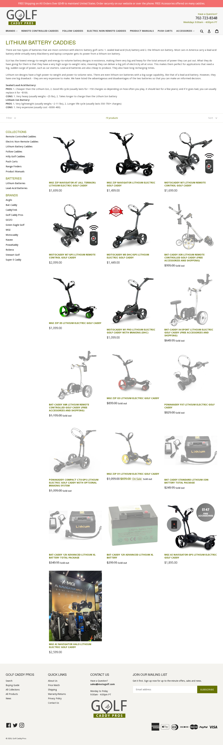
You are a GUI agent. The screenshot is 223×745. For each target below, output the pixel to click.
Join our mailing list (150, 674)
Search (9, 681)
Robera (10, 249)
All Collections (13, 689)
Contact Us (53, 703)
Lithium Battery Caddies (19, 146)
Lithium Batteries (15, 183)
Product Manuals (142, 30)
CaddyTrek (11, 209)
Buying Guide (12, 685)
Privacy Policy (55, 698)
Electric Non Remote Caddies (106, 30)
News (8, 698)
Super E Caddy (13, 259)
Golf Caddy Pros (14, 214)
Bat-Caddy (11, 205)
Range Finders (14, 166)
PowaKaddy (12, 244)
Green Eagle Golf (15, 224)
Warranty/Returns (57, 694)
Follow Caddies (72, 30)
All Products (12, 694)
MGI (8, 229)
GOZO (9, 219)
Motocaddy (12, 234)
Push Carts (12, 161)
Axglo (9, 199)
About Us (52, 681)
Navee (9, 239)
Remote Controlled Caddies (39, 30)
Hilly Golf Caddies (15, 156)
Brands (13, 30)
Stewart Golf (13, 254)
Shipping (52, 689)
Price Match (54, 685)
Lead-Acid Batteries (16, 188)
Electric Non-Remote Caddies (22, 141)
